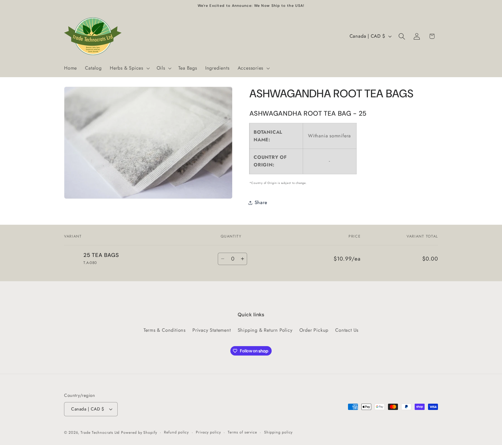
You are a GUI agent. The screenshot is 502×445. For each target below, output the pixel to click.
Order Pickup (313, 330)
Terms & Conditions (165, 330)
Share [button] (261, 202)
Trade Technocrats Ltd (100, 432)
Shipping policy (278, 432)
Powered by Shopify (139, 432)
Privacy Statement (211, 330)
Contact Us (346, 330)
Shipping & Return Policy (265, 330)
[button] (129, 68)
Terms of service (242, 432)
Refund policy (176, 432)
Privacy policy (208, 432)
